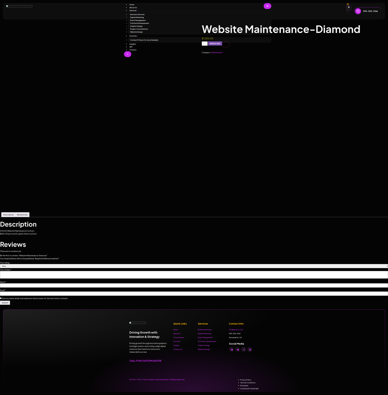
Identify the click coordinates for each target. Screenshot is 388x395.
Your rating (4, 263)
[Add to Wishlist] (225, 44)
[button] (347, 4)
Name (3, 282)
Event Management (138, 20)
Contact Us (177, 349)
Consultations (178, 337)
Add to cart (215, 43)
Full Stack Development (207, 341)
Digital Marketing (137, 17)
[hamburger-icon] (267, 6)
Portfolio (176, 341)
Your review (5, 270)
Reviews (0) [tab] (22, 214)
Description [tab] (8, 214)
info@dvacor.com (236, 329)
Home (132, 5)
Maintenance (216, 52)
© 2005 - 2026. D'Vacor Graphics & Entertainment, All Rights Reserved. (157, 379)
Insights (176, 345)
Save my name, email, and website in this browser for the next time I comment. (35, 298)
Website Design (204, 349)
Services (133, 10)
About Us (133, 7)
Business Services (137, 14)
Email (3, 290)
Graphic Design (204, 345)
